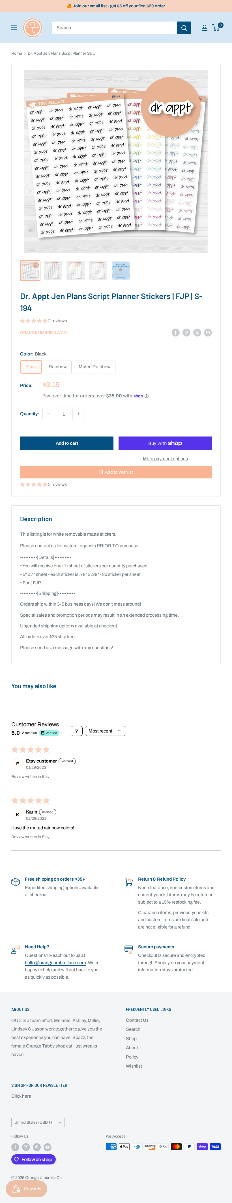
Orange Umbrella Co (43, 333)
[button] (34, 320)
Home (16, 53)
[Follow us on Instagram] (26, 1147)
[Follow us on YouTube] (47, 1147)
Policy (132, 1057)
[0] (216, 27)
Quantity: (29, 413)
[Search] (184, 28)
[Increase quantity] (79, 414)
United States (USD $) (33, 1122)
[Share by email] (208, 332)
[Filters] (77, 731)
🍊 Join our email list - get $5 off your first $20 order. (116, 6)
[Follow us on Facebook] (15, 1147)
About (132, 1047)
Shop (131, 1038)
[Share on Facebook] (176, 332)
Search (133, 1029)
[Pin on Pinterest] (186, 332)
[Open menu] (14, 27)
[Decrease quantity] (49, 414)
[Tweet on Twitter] (197, 332)
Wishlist (134, 1066)
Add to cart (67, 443)
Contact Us (137, 1020)
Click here (21, 1096)
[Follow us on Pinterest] (37, 1147)
